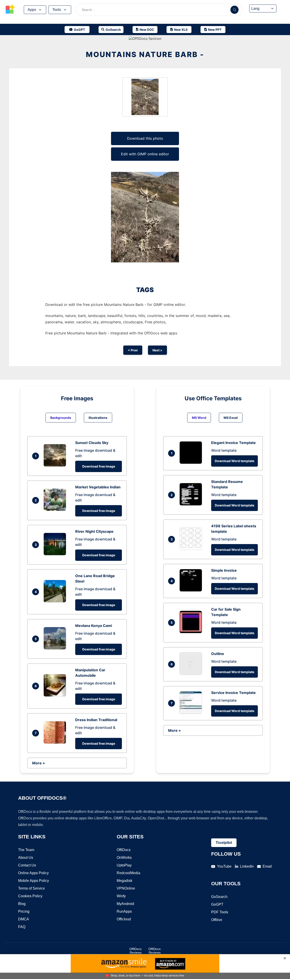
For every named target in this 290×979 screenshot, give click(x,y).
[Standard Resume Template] (192, 504)
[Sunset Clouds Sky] (56, 465)
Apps (32, 10)
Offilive (216, 920)
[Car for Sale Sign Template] (192, 632)
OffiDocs (123, 850)
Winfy (121, 896)
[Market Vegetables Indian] (56, 509)
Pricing (23, 911)
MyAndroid (125, 904)
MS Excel (231, 418)
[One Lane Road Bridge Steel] (56, 601)
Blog (22, 904)
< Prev (133, 350)
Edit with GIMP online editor (145, 154)
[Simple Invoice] (192, 590)
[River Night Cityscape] (56, 554)
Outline (217, 653)
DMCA (23, 919)
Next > (157, 350)
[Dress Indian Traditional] (56, 742)
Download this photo (145, 138)
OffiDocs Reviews (135, 950)
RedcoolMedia (128, 873)
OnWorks (124, 857)
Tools (56, 10)
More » (38, 763)
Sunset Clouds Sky (91, 442)
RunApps (124, 911)
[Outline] (192, 673)
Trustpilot (224, 843)
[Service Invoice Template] (192, 712)
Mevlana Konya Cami (93, 625)
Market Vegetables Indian (98, 487)
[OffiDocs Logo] (10, 9)
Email (267, 866)
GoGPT (217, 904)
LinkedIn (247, 866)
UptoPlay (124, 865)
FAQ (21, 927)
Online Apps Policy (33, 873)
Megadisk (124, 881)
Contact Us (27, 865)
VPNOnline (126, 888)
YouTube (224, 866)
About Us (25, 857)
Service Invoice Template (233, 692)
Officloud (124, 919)
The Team (26, 850)
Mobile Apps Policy (33, 881)
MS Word (199, 418)
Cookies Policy (30, 896)
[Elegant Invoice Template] (192, 462)
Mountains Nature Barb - (145, 54)
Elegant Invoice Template (233, 442)
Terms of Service (31, 888)
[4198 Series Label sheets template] (192, 548)
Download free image (98, 466)
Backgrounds (60, 418)
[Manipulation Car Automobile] (56, 695)
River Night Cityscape (94, 531)
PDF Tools (219, 912)
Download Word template (234, 461)
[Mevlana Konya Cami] (56, 648)
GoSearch (219, 897)
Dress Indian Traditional (96, 719)
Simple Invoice (224, 570)
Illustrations (98, 418)
